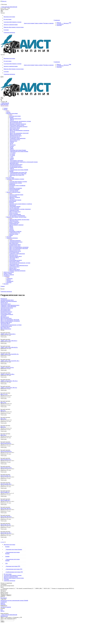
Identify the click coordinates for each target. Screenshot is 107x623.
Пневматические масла (6, 311)
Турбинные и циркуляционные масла (10, 305)
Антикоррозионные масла (7, 300)
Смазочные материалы (15, 240)
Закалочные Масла (5, 323)
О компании (9, 278)
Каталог (8, 112)
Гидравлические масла (6, 326)
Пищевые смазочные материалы (9, 301)
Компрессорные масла (6, 322)
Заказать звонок (4, 105)
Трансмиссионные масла (7, 307)
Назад (7, 110)
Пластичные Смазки (6, 313)
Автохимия (3, 315)
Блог (2, 609)
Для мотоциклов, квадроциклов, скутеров (11, 324)
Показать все (4, 298)
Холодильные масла (6, 303)
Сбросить (9, 595)
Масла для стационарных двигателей (10, 319)
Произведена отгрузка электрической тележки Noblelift (14, 600)
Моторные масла (5, 317)
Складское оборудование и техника (18, 181)
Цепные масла (4, 302)
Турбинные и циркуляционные (8, 306)
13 (3, 542)
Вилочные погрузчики (15, 116)
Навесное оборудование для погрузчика (19, 219)
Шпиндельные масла (6, 328)
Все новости (4, 597)
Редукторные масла (5, 310)
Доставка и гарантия (6, 607)
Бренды (2, 611)
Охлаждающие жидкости (7, 314)
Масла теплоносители (6, 318)
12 (2, 542)
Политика (3, 604)
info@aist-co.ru (4, 616)
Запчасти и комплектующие (16, 194)
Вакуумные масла (5, 327)
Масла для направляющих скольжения (10, 321)
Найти (2, 621)
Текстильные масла (5, 309)
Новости (3, 603)
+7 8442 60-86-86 (5, 6)
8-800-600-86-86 (13, 6)
